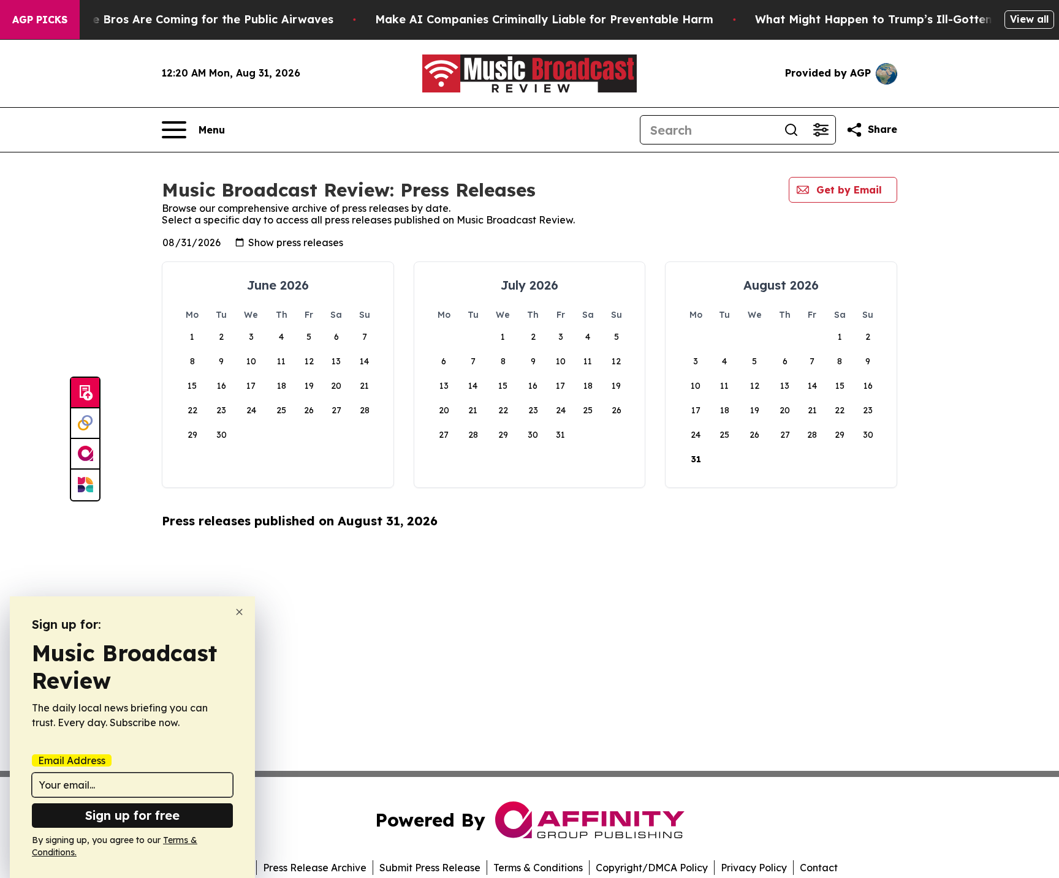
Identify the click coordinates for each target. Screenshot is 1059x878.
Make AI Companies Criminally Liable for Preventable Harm (544, 19)
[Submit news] (85, 393)
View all (1029, 19)
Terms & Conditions (538, 867)
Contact (819, 867)
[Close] (239, 612)
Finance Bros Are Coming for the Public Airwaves (194, 19)
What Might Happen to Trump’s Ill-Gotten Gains (891, 19)
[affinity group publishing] (85, 454)
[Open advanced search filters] (820, 130)
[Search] (791, 130)
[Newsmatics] (85, 485)
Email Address (71, 760)
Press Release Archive (314, 867)
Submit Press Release (429, 867)
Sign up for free (132, 815)
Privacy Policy (754, 867)
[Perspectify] (85, 423)
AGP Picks (39, 19)
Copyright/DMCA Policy (652, 867)
